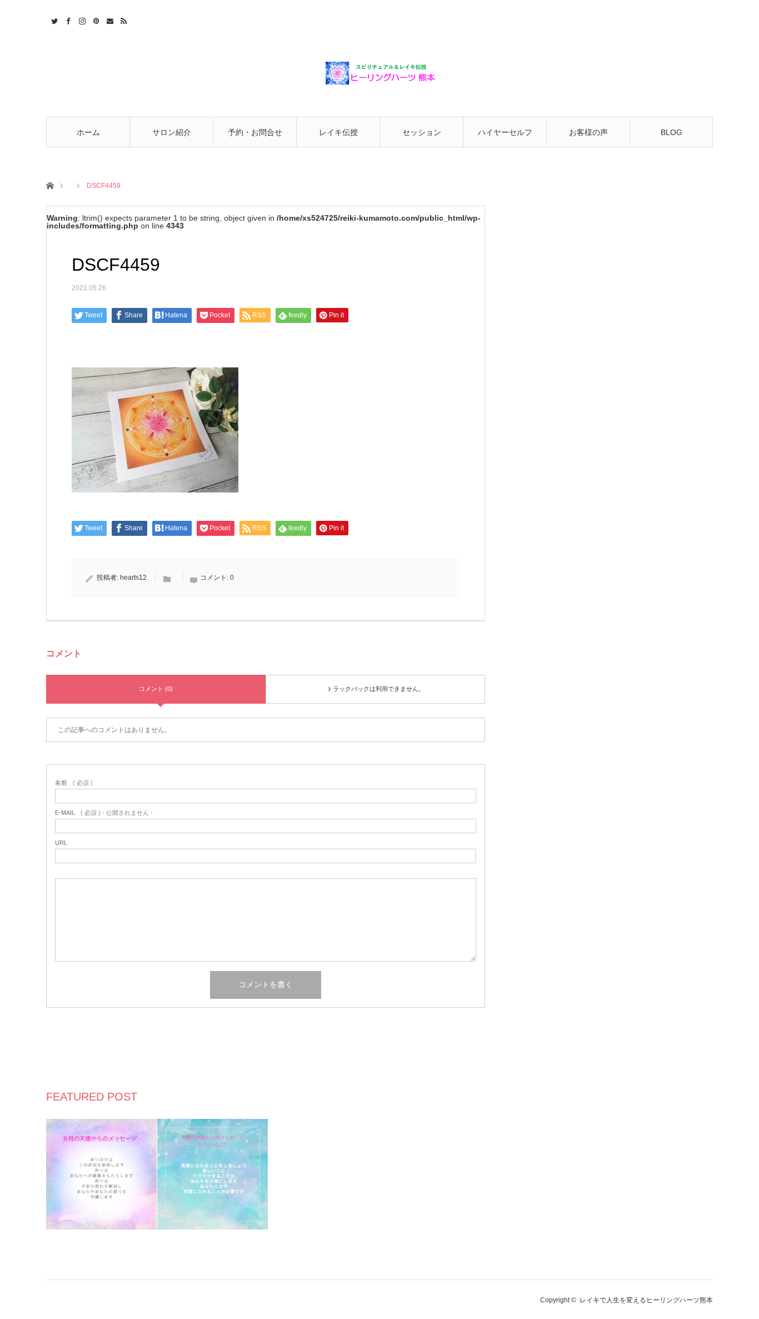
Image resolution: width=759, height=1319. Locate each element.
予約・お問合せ (255, 132)
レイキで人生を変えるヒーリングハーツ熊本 (646, 1300)
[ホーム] (49, 185)
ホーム (88, 132)
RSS (122, 19)
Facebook (67, 19)
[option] (101, 1174)
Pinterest (95, 19)
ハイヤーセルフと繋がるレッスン (505, 137)
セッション (421, 132)
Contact (109, 19)
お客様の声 (588, 132)
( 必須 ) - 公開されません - (104, 813)
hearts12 (133, 577)
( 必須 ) (74, 783)
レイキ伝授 (338, 132)
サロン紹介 (171, 132)
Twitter (53, 19)
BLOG (671, 132)
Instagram (81, 19)
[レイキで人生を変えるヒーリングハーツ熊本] (379, 73)
